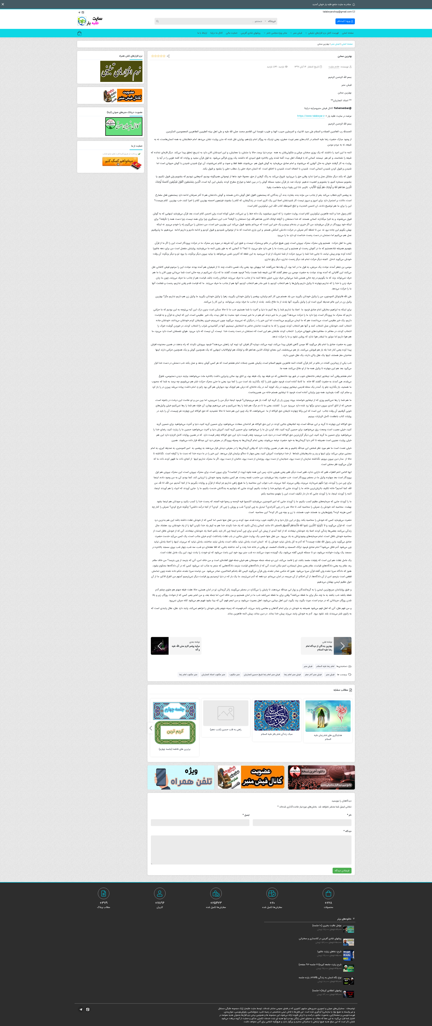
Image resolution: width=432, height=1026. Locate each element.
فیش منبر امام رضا (292, 674)
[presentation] (150, 728)
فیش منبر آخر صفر (313, 674)
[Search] (158, 21)
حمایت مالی (231, 33)
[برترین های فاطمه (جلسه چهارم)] (174, 723)
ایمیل (245, 815)
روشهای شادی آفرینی (251, 33)
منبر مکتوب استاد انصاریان (213, 674)
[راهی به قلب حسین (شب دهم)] (225, 713)
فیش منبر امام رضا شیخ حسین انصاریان (262, 674)
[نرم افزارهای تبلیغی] (180, 777)
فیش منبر (297, 33)
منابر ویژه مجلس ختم (277, 33)
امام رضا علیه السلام (325, 666)
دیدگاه (347, 831)
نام (349, 815)
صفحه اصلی (348, 33)
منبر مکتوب (235, 674)
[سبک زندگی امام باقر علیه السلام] (277, 715)
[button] (3, 4)
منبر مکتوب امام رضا (188, 674)
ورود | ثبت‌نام (344, 21)
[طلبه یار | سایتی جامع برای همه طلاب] (89, 21)
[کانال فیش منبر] (251, 777)
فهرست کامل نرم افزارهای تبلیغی (323, 33)
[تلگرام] (79, 12)
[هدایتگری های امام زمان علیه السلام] (328, 716)
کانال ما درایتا (216, 33)
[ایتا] (83, 12)
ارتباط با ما (202, 33)
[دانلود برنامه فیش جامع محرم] (321, 777)
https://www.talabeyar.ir (311, 116)
